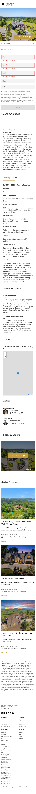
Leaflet (31, 394)
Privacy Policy (20, 101)
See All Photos (23, 37)
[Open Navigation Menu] (33, 4)
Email (14, 413)
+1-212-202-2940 (5, 708)
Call (22, 413)
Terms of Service (10, 101)
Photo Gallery (17, 456)
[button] (18, 373)
